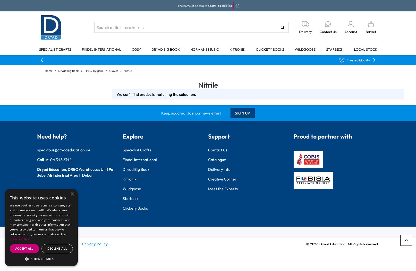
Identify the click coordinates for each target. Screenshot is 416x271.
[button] (41, 258)
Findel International (101, 49)
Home (48, 71)
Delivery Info (219, 169)
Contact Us (217, 150)
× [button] (72, 194)
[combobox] (191, 27)
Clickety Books (270, 49)
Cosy (136, 49)
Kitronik (237, 49)
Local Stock (365, 49)
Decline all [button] (57, 248)
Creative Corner (222, 179)
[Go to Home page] (51, 27)
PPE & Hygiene (94, 71)
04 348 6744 (61, 159)
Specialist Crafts (55, 49)
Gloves (113, 71)
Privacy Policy (95, 243)
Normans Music (204, 49)
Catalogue (217, 159)
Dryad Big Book (166, 49)
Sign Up (242, 113)
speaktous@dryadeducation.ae (63, 150)
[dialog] (41, 227)
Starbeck (334, 49)
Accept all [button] (24, 248)
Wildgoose (305, 49)
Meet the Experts (223, 188)
